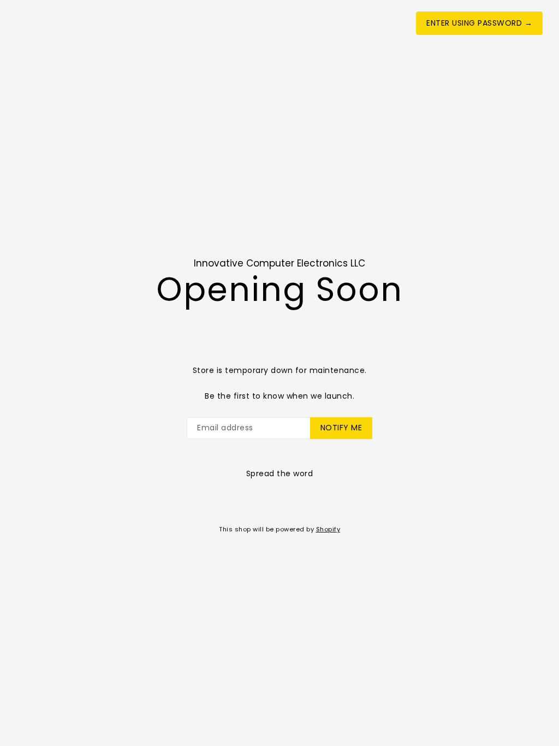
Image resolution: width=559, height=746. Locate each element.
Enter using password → (479, 22)
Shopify (328, 529)
